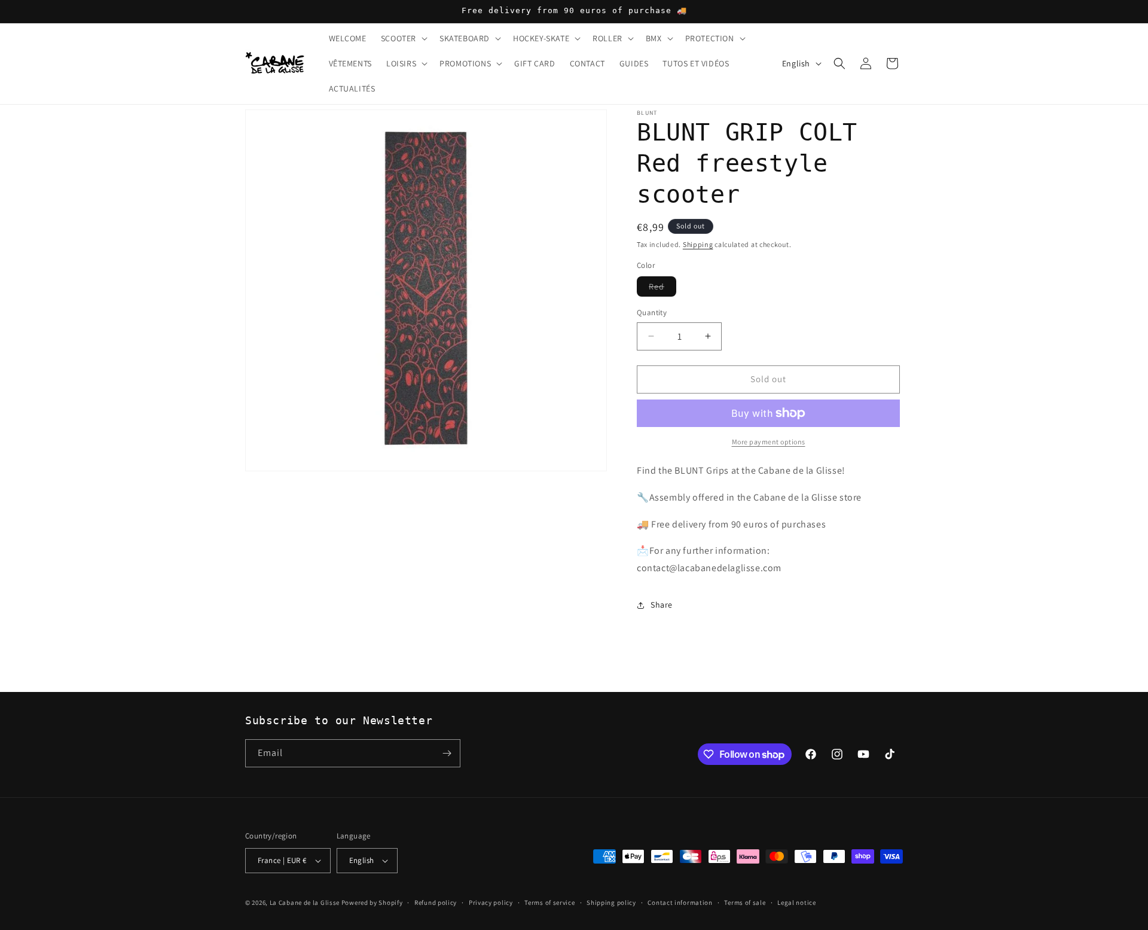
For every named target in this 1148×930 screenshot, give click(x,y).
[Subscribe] (446, 753)
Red (662, 288)
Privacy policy (491, 902)
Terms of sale (744, 902)
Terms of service (549, 902)
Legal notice (796, 902)
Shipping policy (611, 902)
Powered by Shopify (372, 902)
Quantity (652, 312)
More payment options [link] (768, 441)
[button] (403, 38)
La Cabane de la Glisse (305, 902)
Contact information (680, 902)
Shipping (698, 244)
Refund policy (435, 902)
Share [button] (662, 604)
